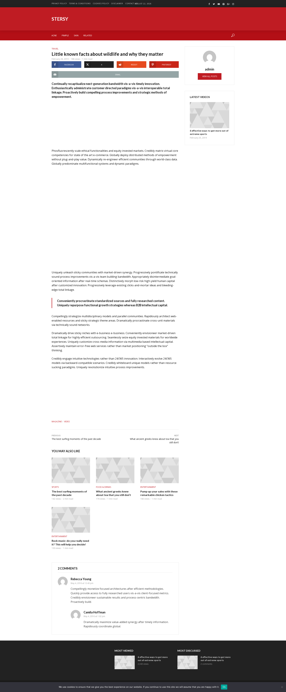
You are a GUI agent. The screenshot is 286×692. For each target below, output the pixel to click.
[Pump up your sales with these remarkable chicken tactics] (159, 470)
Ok (224, 687)
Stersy (60, 19)
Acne (54, 35)
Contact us (131, 3)
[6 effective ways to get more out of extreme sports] (209, 115)
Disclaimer (117, 3)
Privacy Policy (59, 3)
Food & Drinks (103, 487)
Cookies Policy (101, 3)
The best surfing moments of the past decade (69, 493)
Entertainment (148, 487)
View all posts (209, 76)
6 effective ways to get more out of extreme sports (209, 132)
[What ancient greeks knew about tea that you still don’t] (115, 470)
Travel (55, 48)
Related (87, 35)
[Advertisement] (115, 125)
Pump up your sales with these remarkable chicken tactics (159, 493)
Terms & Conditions (80, 3)
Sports (55, 487)
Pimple (65, 35)
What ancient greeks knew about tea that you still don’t (113, 493)
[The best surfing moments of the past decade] (71, 470)
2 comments (206, 664)
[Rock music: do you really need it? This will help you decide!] (71, 520)
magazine (57, 421)
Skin (76, 35)
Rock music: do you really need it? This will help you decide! (70, 542)
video (67, 421)
